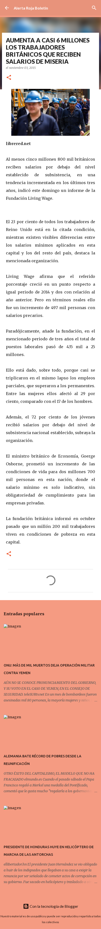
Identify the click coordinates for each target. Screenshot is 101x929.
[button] (9, 77)
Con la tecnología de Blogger (53, 906)
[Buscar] (94, 8)
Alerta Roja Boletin (31, 8)
